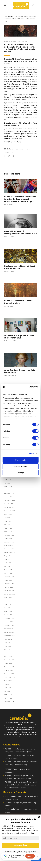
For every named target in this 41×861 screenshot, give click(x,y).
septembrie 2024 (9, 552)
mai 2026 (7, 483)
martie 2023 (8, 615)
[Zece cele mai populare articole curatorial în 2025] (20, 325)
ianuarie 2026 (8, 497)
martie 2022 (8, 656)
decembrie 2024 (9, 542)
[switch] (35, 431)
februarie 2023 (9, 618)
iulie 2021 (7, 684)
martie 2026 (8, 490)
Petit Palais (25, 149)
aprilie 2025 (8, 528)
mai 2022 (7, 649)
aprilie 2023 (8, 611)
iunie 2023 (7, 604)
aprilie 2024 (8, 570)
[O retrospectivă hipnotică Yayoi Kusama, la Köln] (20, 256)
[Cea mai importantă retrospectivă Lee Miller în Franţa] (20, 221)
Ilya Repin (16, 149)
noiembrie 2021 (9, 670)
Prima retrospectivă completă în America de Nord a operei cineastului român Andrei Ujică (20, 199)
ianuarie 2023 (8, 622)
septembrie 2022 (9, 635)
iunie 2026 (7, 479)
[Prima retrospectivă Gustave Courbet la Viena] (20, 290)
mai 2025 (7, 524)
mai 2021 (7, 691)
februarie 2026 (9, 493)
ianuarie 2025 (8, 538)
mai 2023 (7, 608)
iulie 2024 (7, 559)
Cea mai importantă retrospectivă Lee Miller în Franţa (20, 232)
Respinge (20, 472)
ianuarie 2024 (8, 580)
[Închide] (37, 856)
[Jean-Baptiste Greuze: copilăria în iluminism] (20, 360)
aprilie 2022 (8, 653)
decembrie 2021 (9, 667)
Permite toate (20, 460)
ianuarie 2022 (8, 663)
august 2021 (8, 681)
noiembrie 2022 (9, 628)
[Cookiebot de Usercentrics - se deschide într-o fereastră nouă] (29, 387)
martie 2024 (8, 573)
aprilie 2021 (8, 694)
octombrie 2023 (9, 590)
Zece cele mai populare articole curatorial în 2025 (19, 336)
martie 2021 (8, 698)
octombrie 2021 (9, 674)
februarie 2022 (9, 660)
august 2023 (8, 597)
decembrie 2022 (9, 625)
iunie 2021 (7, 687)
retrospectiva (9, 152)
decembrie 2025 (9, 500)
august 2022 (8, 639)
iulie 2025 (7, 518)
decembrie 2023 (9, 583)
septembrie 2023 (9, 594)
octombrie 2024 (9, 549)
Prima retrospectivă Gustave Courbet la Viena (18, 301)
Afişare (31, 453)
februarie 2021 (9, 701)
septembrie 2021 (9, 677)
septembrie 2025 (9, 511)
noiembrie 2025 (9, 504)
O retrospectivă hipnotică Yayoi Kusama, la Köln (19, 267)
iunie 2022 (7, 646)
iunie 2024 (7, 563)
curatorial (7, 16)
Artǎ (12, 16)
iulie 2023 (7, 601)
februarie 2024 (9, 576)
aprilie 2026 (8, 486)
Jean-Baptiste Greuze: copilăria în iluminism (19, 371)
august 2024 (8, 556)
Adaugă (29, 856)
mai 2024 (7, 566)
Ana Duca (25, 41)
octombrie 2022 (9, 632)
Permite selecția (20, 466)
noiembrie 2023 (9, 587)
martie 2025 (8, 531)
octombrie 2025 (9, 507)
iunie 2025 (7, 521)
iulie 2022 (7, 642)
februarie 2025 (9, 535)
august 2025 (8, 514)
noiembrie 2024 (9, 545)
